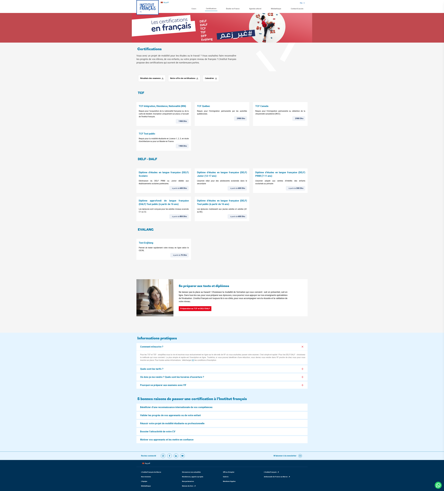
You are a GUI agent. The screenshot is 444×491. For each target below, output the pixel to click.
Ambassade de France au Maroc (276, 477)
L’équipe (144, 481)
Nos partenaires (188, 481)
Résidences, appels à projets (192, 477)
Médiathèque (276, 9)
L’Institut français (270, 472)
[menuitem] (165, 2)
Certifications (211, 8)
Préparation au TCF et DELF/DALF (195, 308)
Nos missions (146, 477)
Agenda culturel (255, 9)
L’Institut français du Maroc (151, 472)
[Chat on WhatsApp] (438, 485)
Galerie (225, 477)
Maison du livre (187, 486)
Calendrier (209, 78)
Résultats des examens (150, 78)
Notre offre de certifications (182, 78)
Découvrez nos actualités (191, 472)
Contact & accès (297, 9)
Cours (193, 9)
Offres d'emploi (228, 472)
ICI (193, 360)
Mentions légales (229, 481)
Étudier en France (232, 9)
